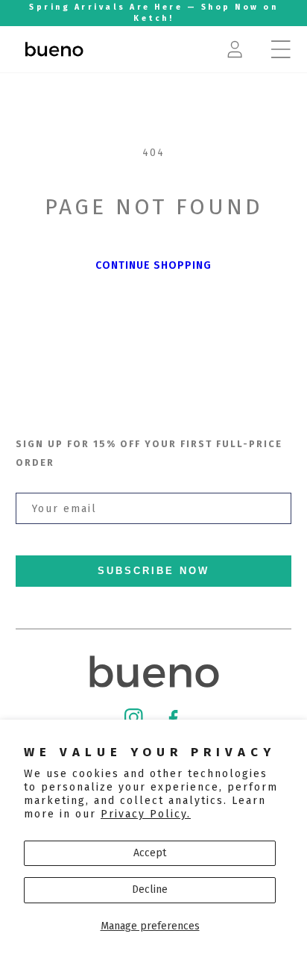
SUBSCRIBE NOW (153, 571)
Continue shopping (153, 265)
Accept (149, 853)
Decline (150, 889)
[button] (281, 49)
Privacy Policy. (146, 814)
